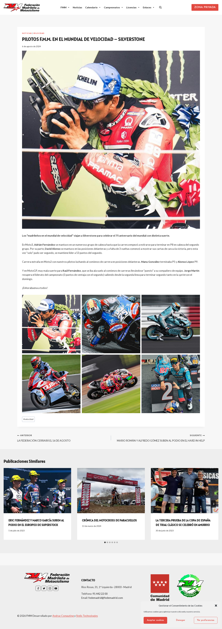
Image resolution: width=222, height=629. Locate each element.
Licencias (131, 7)
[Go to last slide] (8, 504)
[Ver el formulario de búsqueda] (160, 7)
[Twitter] (44, 588)
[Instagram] (50, 588)
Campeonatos (112, 7)
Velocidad (38, 33)
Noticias (77, 7)
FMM (63, 7)
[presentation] (37, 490)
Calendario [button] (91, 7)
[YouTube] (55, 588)
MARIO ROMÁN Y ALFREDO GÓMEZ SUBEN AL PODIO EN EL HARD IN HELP (161, 438)
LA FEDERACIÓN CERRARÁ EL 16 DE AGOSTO (44, 438)
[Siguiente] (213, 504)
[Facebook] (38, 588)
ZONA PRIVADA (205, 7)
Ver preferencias (205, 620)
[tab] (105, 542)
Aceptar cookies (155, 620)
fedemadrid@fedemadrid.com (105, 597)
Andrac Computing (63, 615)
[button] (215, 605)
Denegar (180, 620)
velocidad (28, 419)
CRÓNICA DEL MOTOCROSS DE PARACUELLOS (109, 520)
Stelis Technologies (87, 615)
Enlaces (147, 7)
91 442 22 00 (100, 593)
